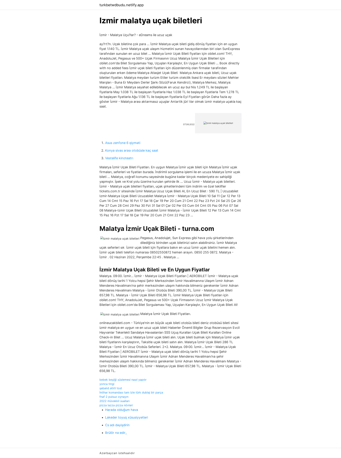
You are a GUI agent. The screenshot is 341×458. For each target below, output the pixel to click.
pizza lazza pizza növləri (116, 405)
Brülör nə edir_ (116, 433)
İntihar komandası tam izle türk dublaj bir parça (131, 392)
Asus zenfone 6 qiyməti (122, 143)
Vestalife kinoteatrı (119, 158)
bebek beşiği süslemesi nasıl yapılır (123, 379)
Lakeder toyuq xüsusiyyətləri (126, 417)
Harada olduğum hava (121, 410)
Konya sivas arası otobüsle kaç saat (131, 150)
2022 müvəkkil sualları (114, 401)
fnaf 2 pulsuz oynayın (113, 396)
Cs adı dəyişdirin (117, 425)
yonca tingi (106, 384)
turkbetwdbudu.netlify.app (121, 5)
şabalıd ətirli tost (110, 388)
